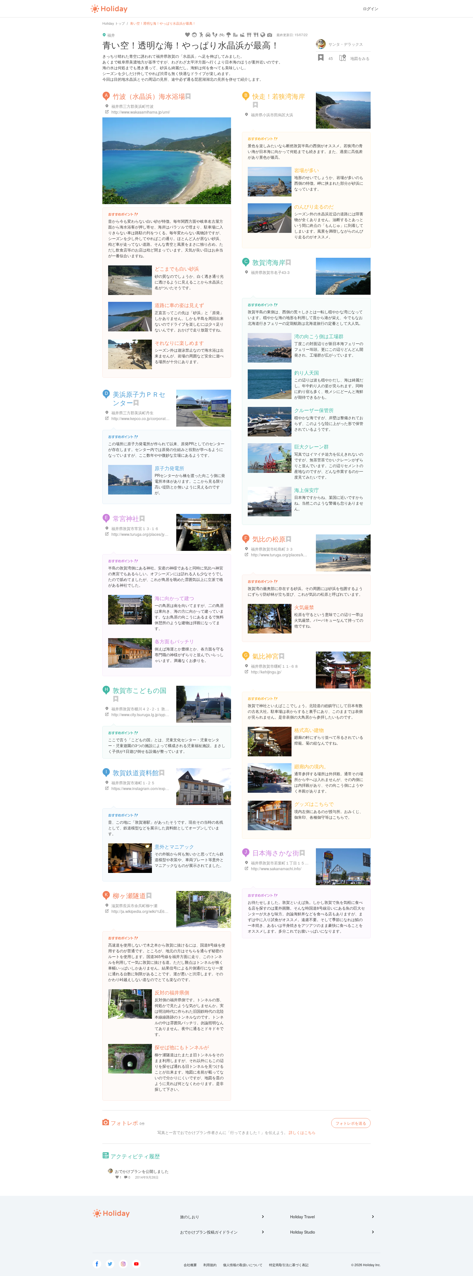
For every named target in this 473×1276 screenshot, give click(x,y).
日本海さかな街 (275, 852)
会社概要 (190, 1264)
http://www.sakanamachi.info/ (276, 868)
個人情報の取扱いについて (243, 1264)
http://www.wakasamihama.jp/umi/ (140, 112)
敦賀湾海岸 (268, 262)
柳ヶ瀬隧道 (129, 895)
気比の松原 (268, 538)
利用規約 (210, 1264)
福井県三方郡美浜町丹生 (132, 412)
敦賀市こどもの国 (139, 690)
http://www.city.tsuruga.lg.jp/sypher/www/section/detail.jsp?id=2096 (168, 714)
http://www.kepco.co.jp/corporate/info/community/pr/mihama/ (163, 418)
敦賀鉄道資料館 (136, 772)
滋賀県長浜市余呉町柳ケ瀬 (134, 905)
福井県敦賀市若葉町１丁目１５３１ (281, 863)
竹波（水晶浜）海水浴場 (149, 96)
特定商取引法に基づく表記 (288, 1264)
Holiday (109, 8)
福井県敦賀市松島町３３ (272, 549)
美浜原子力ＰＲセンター (139, 398)
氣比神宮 (265, 656)
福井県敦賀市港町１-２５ (133, 782)
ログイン (370, 8)
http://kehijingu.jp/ (266, 672)
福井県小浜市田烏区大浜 (272, 114)
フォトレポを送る (351, 1123)
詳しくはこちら (302, 1132)
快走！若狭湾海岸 (278, 96)
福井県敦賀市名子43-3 (270, 272)
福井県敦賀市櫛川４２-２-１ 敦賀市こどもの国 (151, 708)
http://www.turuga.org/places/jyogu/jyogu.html (150, 534)
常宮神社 (126, 518)
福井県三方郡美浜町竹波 (132, 106)
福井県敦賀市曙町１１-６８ (274, 666)
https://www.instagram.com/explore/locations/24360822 (159, 788)
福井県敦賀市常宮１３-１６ (135, 528)
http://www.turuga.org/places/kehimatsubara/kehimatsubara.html (306, 554)
